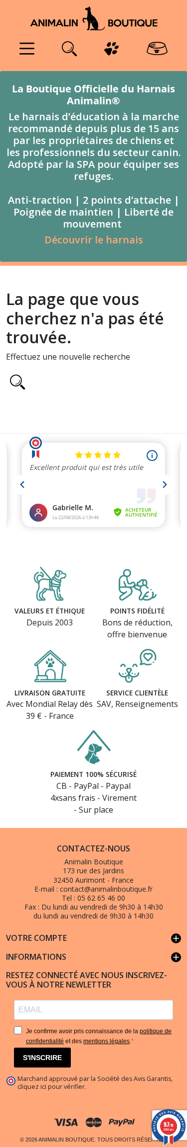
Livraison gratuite (49, 692)
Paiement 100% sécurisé (93, 774)
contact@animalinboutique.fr (106, 889)
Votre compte (93, 938)
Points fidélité (137, 610)
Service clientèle (137, 692)
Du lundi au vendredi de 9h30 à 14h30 (102, 907)
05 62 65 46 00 (101, 898)
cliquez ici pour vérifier (51, 1086)
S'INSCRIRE (42, 1058)
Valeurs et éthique (49, 610)
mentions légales (106, 1041)
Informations (93, 957)
